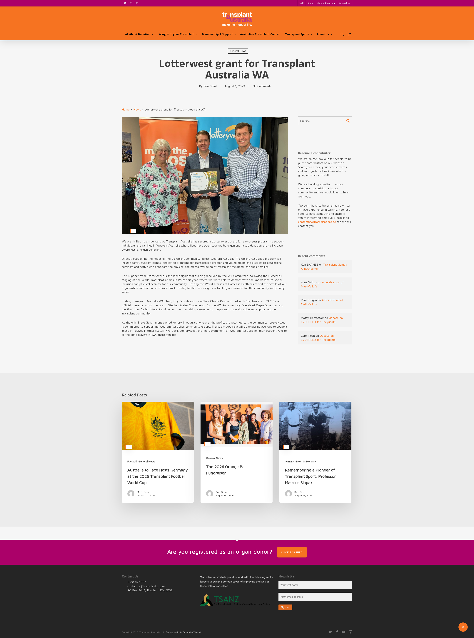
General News (238, 50)
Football (132, 461)
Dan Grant (210, 86)
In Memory (309, 461)
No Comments (262, 86)
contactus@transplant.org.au (317, 221)
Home (126, 109)
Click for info (292, 552)
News (137, 109)
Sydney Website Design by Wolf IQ (183, 632)
